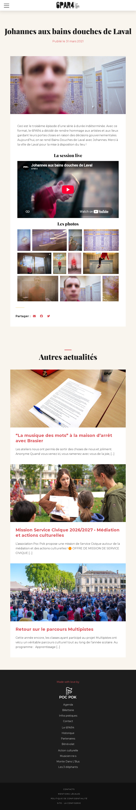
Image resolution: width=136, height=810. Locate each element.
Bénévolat (68, 744)
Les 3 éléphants (68, 767)
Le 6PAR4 (68, 727)
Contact (68, 721)
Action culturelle (68, 750)
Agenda (68, 704)
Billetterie (68, 710)
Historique (68, 733)
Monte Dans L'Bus (68, 761)
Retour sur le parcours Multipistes (54, 629)
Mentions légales (69, 794)
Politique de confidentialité (69, 799)
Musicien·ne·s (68, 756)
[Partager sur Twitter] (48, 316)
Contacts (69, 789)
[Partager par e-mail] (34, 316)
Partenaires (68, 738)
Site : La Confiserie (69, 803)
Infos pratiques (68, 715)
